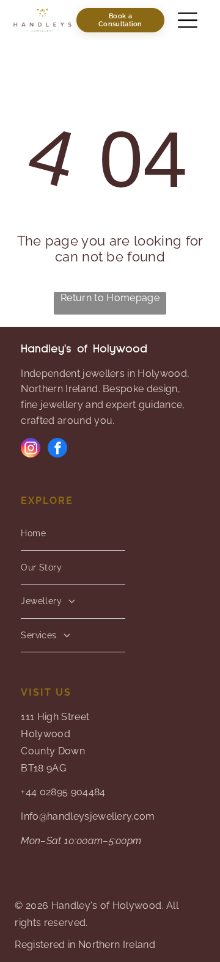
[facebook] (57, 449)
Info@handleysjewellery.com (88, 816)
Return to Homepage (110, 298)
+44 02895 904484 (63, 792)
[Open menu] (187, 20)
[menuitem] (73, 534)
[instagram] (30, 449)
